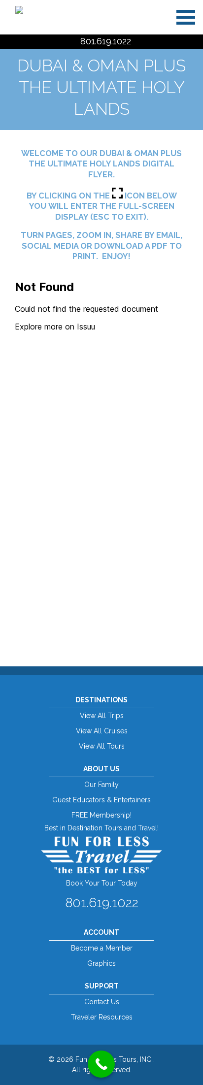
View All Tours (102, 746)
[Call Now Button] (101, 1064)
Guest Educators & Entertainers (101, 800)
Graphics (101, 963)
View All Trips (102, 716)
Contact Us (101, 1002)
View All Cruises (102, 731)
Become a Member (102, 948)
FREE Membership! (101, 815)
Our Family (101, 785)
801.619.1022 (105, 41)
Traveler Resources (102, 1017)
